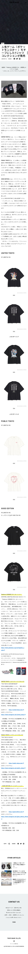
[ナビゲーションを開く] (25, 2)
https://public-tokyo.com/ (16, 763)
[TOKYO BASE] (14, 2)
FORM (14, 922)
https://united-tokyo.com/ (16, 710)
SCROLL (27, 53)
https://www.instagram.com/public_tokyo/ (12, 768)
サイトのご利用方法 (14, 943)
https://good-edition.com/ (16, 812)
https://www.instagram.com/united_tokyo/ (13, 714)
